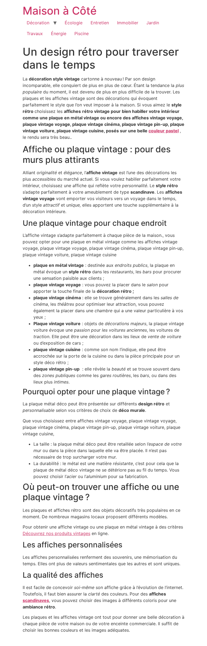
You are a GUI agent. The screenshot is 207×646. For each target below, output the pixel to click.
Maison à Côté (60, 10)
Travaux (35, 33)
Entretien (100, 22)
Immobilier (127, 22)
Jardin (152, 22)
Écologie (73, 22)
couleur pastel (164, 130)
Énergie (58, 33)
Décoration (38, 22)
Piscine (81, 33)
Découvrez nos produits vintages (56, 533)
